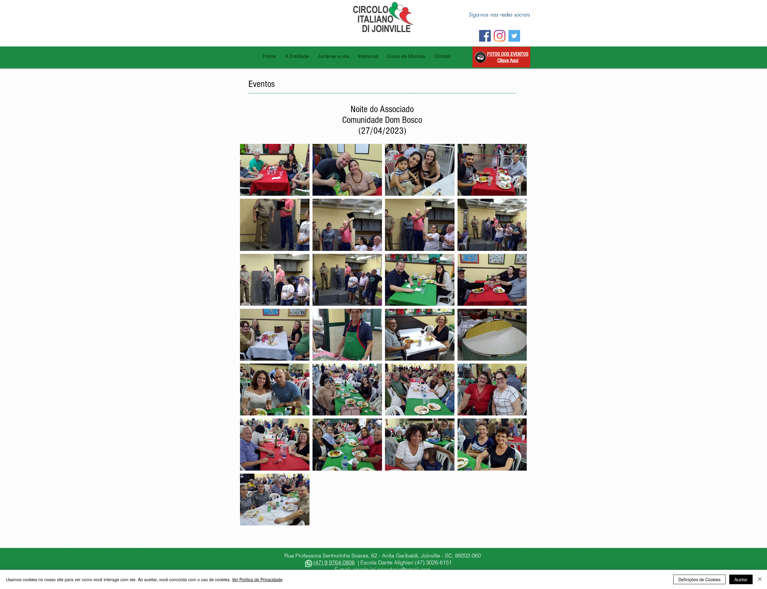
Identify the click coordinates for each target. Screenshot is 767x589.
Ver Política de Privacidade (257, 579)
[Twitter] (514, 36)
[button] (296, 56)
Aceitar (741, 579)
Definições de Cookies (699, 579)
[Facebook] (485, 36)
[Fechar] (759, 579)
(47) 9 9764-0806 (334, 562)
